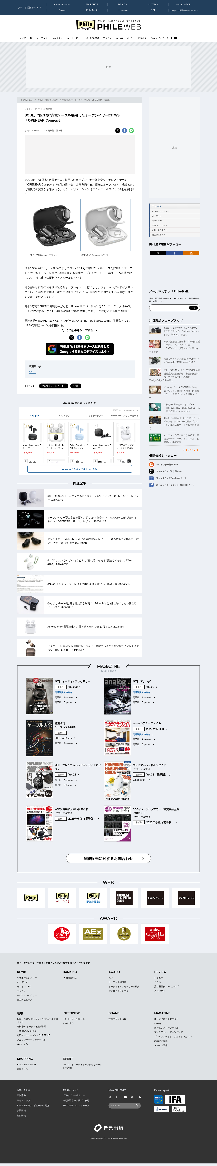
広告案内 (21, 1095)
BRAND (114, 1013)
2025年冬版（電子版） (82, 818)
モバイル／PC (24, 986)
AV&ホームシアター (160, 211)
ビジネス (142, 38)
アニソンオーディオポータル (31, 1039)
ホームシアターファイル (166, 1027)
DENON (122, 4)
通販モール (22, 1068)
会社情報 (21, 1110)
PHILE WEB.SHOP (26, 1064)
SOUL (32, 372)
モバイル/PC (92, 38)
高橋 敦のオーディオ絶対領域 (31, 1026)
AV (31, 38)
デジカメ (107, 38)
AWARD (114, 972)
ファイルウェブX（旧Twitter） (170, 471)
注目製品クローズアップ (166, 320)
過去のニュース (158, 234)
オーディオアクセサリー (166, 1018)
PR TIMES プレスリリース (76, 1105)
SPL (153, 10)
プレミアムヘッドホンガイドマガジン (173, 1036)
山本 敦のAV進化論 (26, 1030)
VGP (110, 977)
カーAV (119, 38)
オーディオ (42, 38)
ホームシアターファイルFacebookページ (175, 484)
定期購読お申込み (63, 692)
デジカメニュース (159, 225)
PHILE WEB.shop (63, 738)
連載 (20, 1013)
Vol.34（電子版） (157, 774)
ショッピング (157, 38)
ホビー (130, 38)
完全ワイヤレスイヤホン (54, 386)
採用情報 (21, 1115)
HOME (24, 99)
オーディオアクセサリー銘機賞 (123, 986)
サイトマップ (23, 1100)
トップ (22, 38)
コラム (157, 982)
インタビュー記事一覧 (74, 1018)
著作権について (70, 1090)
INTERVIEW (71, 1013)
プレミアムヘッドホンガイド (168, 1032)
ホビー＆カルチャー (160, 230)
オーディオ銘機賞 (117, 982)
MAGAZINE (108, 666)
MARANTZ (92, 4)
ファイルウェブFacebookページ (171, 477)
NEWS (21, 972)
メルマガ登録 (160, 1045)
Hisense (123, 10)
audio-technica (62, 4)
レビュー (158, 977)
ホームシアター (74, 38)
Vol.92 (150, 687)
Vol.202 (73, 687)
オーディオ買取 (184, 10)
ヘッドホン (57, 38)
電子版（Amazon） (64, 697)
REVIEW (160, 972)
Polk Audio (92, 10)
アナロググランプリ (118, 990)
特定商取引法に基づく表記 (76, 1100)
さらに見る (159, 990)
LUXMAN (153, 4)
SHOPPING (25, 1058)
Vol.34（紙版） (140, 779)
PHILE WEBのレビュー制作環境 (33, 1105)
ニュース (32, 99)
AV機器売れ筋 (70, 977)
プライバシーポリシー (74, 1095)
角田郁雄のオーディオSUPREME (33, 1035)
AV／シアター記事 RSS (167, 464)
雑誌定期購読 (160, 1040)
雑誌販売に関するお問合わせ (108, 858)
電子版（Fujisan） (64, 702)
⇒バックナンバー (191, 450)
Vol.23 (72, 774)
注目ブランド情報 (117, 1018)
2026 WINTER (155, 729)
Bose (62, 10)
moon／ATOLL (184, 4)
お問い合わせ (23, 1090)
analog (157, 1023)
